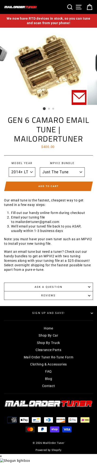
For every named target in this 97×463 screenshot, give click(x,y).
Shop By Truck (48, 343)
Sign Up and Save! (48, 313)
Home (48, 328)
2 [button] (49, 109)
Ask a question (48, 287)
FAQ (48, 371)
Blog (48, 379)
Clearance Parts (48, 350)
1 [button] (44, 108)
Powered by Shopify (48, 450)
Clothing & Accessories (48, 364)
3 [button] (53, 109)
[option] (48, 20)
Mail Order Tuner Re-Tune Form (48, 357)
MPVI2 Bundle (62, 163)
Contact (48, 386)
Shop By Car (48, 335)
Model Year (22, 163)
